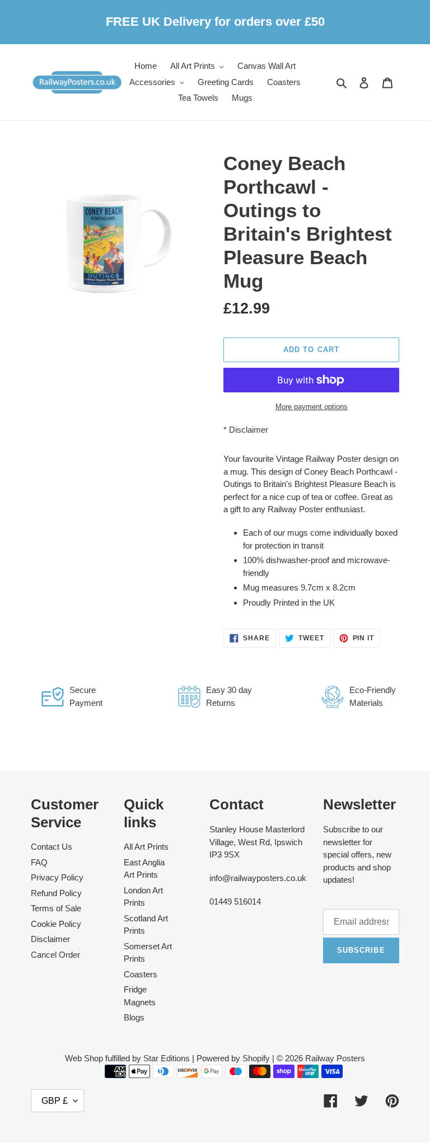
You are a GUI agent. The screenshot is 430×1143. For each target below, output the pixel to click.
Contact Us (51, 846)
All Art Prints (146, 846)
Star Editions (166, 1058)
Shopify (256, 1058)
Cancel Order (55, 954)
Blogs (134, 1017)
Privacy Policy (57, 877)
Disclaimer (248, 429)
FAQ (39, 862)
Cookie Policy (56, 924)
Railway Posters (335, 1058)
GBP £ (54, 1100)
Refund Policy (56, 893)
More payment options (311, 406)
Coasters (140, 974)
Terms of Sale (56, 908)
